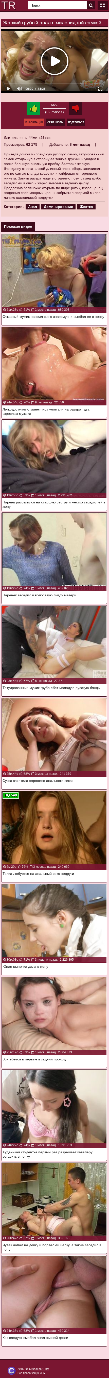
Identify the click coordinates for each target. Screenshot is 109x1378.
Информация (34, 122)
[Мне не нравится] (75, 108)
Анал (32, 207)
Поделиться (76, 122)
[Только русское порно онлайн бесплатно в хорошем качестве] (7, 5)
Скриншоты (55, 122)
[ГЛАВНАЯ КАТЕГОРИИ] (103, 5)
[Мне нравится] (33, 108)
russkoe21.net (40, 1368)
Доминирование (58, 207)
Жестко (86, 207)
